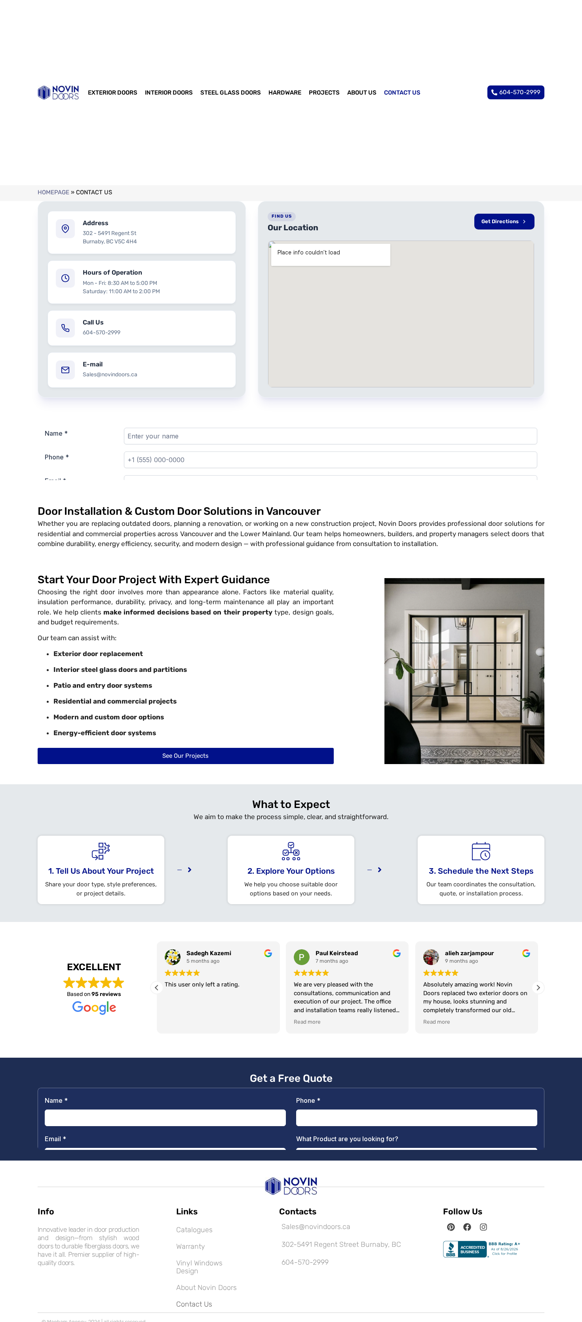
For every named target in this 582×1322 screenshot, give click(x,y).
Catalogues (194, 1229)
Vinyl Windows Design (199, 1267)
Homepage (53, 192)
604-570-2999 (101, 332)
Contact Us (194, 1304)
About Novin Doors (206, 1287)
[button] (538, 988)
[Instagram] (483, 1227)
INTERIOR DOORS (169, 92)
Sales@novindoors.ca (110, 374)
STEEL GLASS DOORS (230, 92)
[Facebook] (467, 1227)
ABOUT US (362, 92)
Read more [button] (307, 1022)
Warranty (190, 1246)
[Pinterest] (451, 1227)
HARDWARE (284, 92)
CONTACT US (402, 92)
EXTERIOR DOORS (112, 92)
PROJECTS (324, 92)
